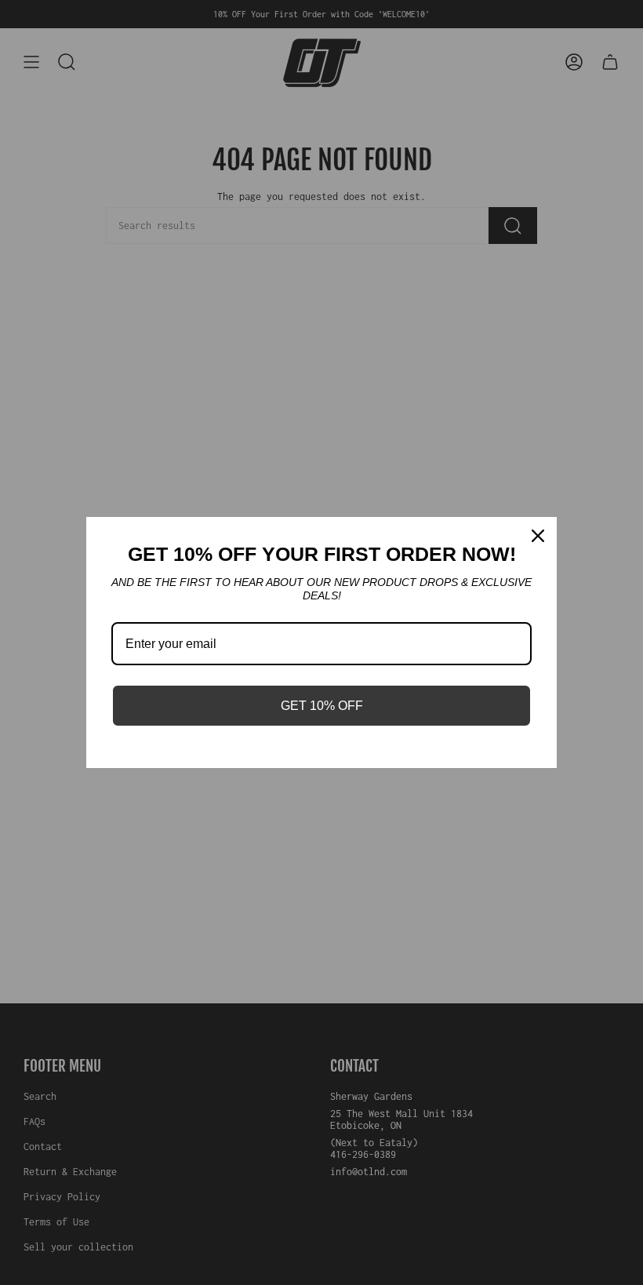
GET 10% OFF (322, 705)
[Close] (538, 536)
